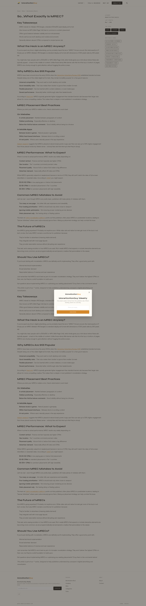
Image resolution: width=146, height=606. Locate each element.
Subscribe (73, 312)
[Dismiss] (89, 292)
